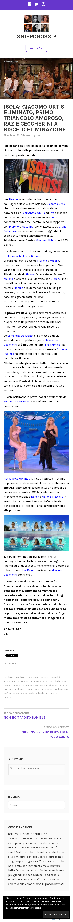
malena (16, 684)
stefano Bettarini (38, 692)
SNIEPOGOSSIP (36, 36)
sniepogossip (33, 135)
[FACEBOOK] (29, 4)
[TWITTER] (36, 4)
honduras (35, 681)
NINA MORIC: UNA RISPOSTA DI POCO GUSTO (45, 732)
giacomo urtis (12, 681)
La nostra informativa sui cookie (25, 908)
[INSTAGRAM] (43, 4)
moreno (62, 684)
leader (7, 684)
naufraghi (34, 689)
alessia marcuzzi (40, 677)
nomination (47, 689)
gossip (25, 681)
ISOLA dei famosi (57, 681)
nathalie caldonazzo (15, 689)
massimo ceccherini (33, 684)
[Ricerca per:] (36, 805)
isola (44, 681)
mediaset (51, 684)
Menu (38, 47)
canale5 (56, 677)
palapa (59, 689)
